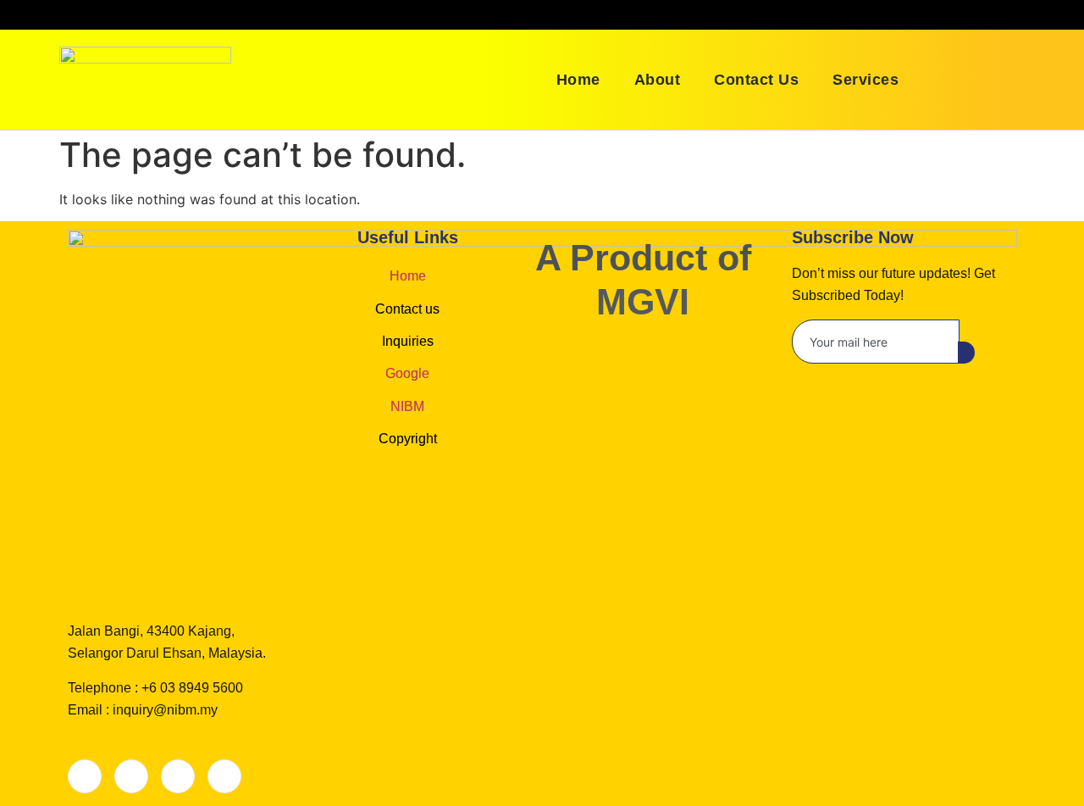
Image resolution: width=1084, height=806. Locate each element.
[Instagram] (224, 776)
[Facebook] (85, 776)
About (657, 79)
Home (578, 79)
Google (407, 373)
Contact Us (756, 79)
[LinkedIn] (178, 776)
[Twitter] (131, 776)
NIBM (407, 406)
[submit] (966, 353)
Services (865, 79)
